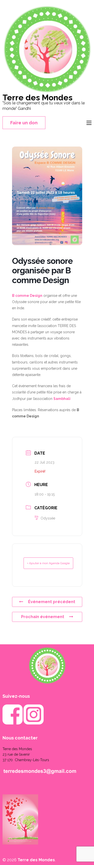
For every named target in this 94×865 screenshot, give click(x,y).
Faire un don (24, 122)
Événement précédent (51, 601)
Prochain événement (42, 616)
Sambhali (61, 399)
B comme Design (27, 296)
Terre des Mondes (37, 97)
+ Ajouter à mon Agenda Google (48, 563)
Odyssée (48, 518)
